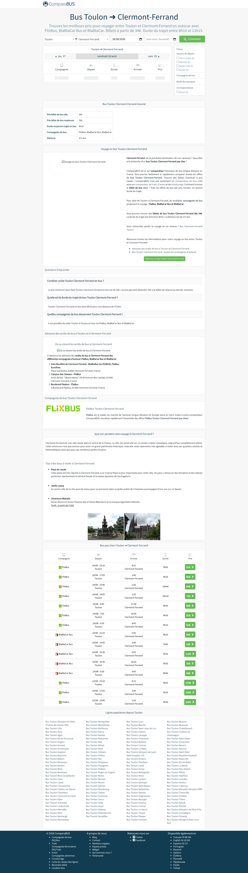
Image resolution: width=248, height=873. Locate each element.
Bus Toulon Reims (95, 775)
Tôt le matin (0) (186, 58)
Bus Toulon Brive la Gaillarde (60, 775)
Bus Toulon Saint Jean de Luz (141, 728)
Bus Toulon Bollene (136, 741)
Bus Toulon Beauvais (177, 724)
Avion (55, 852)
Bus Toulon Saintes (95, 785)
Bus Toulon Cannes (136, 745)
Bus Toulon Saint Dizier (178, 738)
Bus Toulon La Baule (177, 765)
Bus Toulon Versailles (96, 816)
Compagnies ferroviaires (64, 846)
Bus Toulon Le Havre (137, 809)
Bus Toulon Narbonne (97, 738)
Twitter (139, 837)
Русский (177, 858)
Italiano (177, 852)
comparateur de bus (186, 181)
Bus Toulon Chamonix (138, 738)
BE (186, 837)
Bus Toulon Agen (54, 735)
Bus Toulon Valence (96, 809)
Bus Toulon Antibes (177, 795)
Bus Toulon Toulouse (96, 795)
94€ (188, 586)
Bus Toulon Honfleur (177, 775)
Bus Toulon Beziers (55, 765)
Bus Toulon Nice (94, 741)
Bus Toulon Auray (135, 768)
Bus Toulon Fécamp (177, 816)
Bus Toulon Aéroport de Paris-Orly (184, 809)
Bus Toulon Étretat (176, 806)
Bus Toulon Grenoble (56, 802)
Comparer (194, 39)
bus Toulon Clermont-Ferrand (146, 177)
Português (178, 846)
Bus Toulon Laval (135, 765)
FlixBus (89, 414)
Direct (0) (183, 92)
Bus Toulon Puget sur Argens (100, 772)
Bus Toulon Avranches (178, 741)
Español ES (179, 843)
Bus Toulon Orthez (95, 755)
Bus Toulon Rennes (95, 779)
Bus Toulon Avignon (56, 752)
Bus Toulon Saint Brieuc (138, 785)
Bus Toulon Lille (54, 728)
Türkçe (176, 867)
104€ (188, 682)
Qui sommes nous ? (102, 852)
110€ (188, 654)
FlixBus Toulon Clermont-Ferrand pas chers (166, 418)
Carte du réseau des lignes (65, 861)
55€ (188, 663)
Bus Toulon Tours (95, 799)
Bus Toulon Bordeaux (56, 772)
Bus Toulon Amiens (136, 758)
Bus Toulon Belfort (55, 758)
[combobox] (59, 39)
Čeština (177, 855)
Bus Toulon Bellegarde (138, 772)
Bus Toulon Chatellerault (179, 728)
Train (54, 843)
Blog (94, 837)
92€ (188, 615)
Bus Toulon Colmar (136, 806)
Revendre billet (59, 864)
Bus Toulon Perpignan (97, 765)
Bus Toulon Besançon (56, 762)
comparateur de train (146, 184)
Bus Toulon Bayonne (56, 755)
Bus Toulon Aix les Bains (179, 762)
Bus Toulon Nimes (95, 745)
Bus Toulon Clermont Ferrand (61, 795)
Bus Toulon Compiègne (178, 812)
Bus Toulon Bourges (137, 799)
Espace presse (99, 846)
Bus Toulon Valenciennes (98, 812)
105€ (188, 692)
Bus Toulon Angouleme (138, 795)
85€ (188, 576)
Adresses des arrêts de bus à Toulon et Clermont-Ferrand (160, 248)
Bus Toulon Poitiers (96, 768)
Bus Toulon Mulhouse (97, 728)
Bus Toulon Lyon (135, 721)
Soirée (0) (183, 69)
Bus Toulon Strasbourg (97, 789)
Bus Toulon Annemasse (57, 748)
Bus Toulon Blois (54, 768)
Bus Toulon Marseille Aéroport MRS (184, 789)
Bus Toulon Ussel (94, 806)
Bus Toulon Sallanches (138, 789)
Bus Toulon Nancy (95, 731)
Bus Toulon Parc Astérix (178, 768)
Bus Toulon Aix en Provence (59, 738)
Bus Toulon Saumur (177, 748)
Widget (95, 849)
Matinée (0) (184, 62)
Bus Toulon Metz (54, 812)
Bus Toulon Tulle (94, 802)
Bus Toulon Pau (94, 758)
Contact (96, 840)
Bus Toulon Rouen (95, 782)
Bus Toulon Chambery (57, 792)
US (185, 840)
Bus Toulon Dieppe (136, 816)
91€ (188, 567)
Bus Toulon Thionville (178, 792)
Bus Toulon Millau (176, 772)
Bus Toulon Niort (94, 748)
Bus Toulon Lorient (136, 779)
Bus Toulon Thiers (176, 799)
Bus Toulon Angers (55, 741)
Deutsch (177, 849)
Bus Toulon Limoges (137, 735)
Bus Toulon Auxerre (136, 802)
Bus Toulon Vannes (136, 792)
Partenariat (97, 855)
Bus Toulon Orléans (96, 752)
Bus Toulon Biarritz (136, 724)
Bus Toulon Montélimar (98, 724)
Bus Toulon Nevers (176, 745)
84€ (188, 634)
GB (188, 840)
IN (182, 840)
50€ (188, 644)
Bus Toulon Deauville (177, 758)
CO (186, 843)
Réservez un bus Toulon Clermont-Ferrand (164, 258)
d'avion (161, 184)
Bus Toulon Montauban (57, 819)
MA (189, 837)
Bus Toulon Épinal (176, 802)
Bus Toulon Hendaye (137, 762)
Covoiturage (58, 858)
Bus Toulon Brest (135, 775)
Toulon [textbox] (49, 39)
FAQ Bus (56, 840)
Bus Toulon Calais (54, 782)
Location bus (58, 867)
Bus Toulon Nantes (95, 735)
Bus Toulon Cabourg (177, 785)
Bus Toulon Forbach (137, 819)
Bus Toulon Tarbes (95, 792)
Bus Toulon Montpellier (98, 721)
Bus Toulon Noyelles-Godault (182, 755)
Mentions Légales (101, 843)
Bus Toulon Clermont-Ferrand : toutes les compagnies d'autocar (164, 251)
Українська (179, 861)
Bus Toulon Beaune (177, 721)
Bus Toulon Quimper (137, 782)
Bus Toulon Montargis (56, 816)
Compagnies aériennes (63, 855)
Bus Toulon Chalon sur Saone (60, 789)
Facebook (140, 840)
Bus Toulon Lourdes (177, 779)
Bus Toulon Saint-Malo (178, 752)
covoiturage (177, 184)
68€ (188, 605)
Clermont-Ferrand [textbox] (89, 39)
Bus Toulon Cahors (136, 731)
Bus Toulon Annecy (55, 745)
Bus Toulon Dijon (54, 799)
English (177, 840)
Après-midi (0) (186, 65)
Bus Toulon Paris (54, 731)
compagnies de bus (192, 200)
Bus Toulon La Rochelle (57, 806)
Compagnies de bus (62, 837)
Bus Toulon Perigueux (97, 762)
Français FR (179, 837)
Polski (176, 864)
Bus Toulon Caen (54, 779)
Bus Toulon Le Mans (137, 748)
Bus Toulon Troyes (136, 812)
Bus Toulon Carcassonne (58, 785)
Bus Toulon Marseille (56, 809)
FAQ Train (56, 849)
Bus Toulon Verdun (176, 782)
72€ (188, 596)
